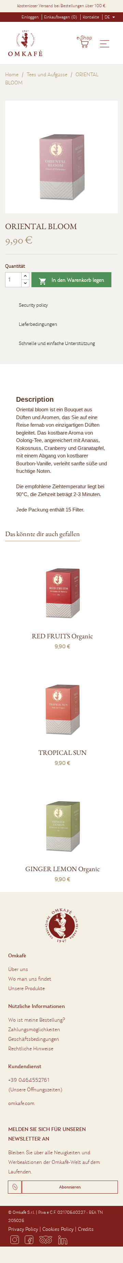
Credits (86, 1229)
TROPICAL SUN (62, 752)
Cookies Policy (57, 1229)
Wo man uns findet (29, 979)
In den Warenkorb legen (71, 281)
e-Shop (84, 38)
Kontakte (91, 17)
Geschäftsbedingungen (33, 1039)
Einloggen (30, 17)
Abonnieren (70, 1187)
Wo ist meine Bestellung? (36, 1020)
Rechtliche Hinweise (30, 1049)
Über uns (18, 969)
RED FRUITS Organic (62, 636)
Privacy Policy (23, 1229)
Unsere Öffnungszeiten (35, 1090)
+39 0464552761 (29, 1080)
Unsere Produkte (26, 988)
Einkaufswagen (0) (60, 17)
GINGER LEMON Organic (62, 868)
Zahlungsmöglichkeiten (34, 1029)
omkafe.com (21, 1103)
